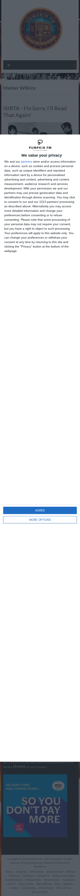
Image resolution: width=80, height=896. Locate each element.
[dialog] (40, 448)
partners (26, 161)
